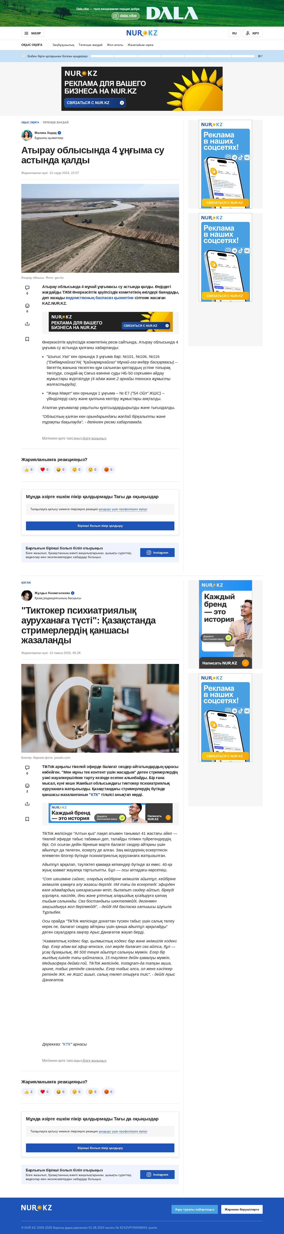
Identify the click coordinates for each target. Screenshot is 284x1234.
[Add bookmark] (27, 339)
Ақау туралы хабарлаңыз (194, 1209)
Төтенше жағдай (91, 45)
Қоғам (26, 582)
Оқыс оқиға (31, 45)
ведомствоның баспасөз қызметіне (100, 298)
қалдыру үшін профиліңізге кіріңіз (123, 509)
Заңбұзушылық (63, 45)
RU (234, 33)
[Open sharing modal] (27, 324)
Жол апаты (115, 45)
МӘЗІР (36, 33)
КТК (94, 794)
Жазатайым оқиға (140, 45)
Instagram (160, 552)
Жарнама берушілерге (242, 1209)
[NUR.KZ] (142, 33)
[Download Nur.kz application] (142, 13)
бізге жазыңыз (94, 438)
